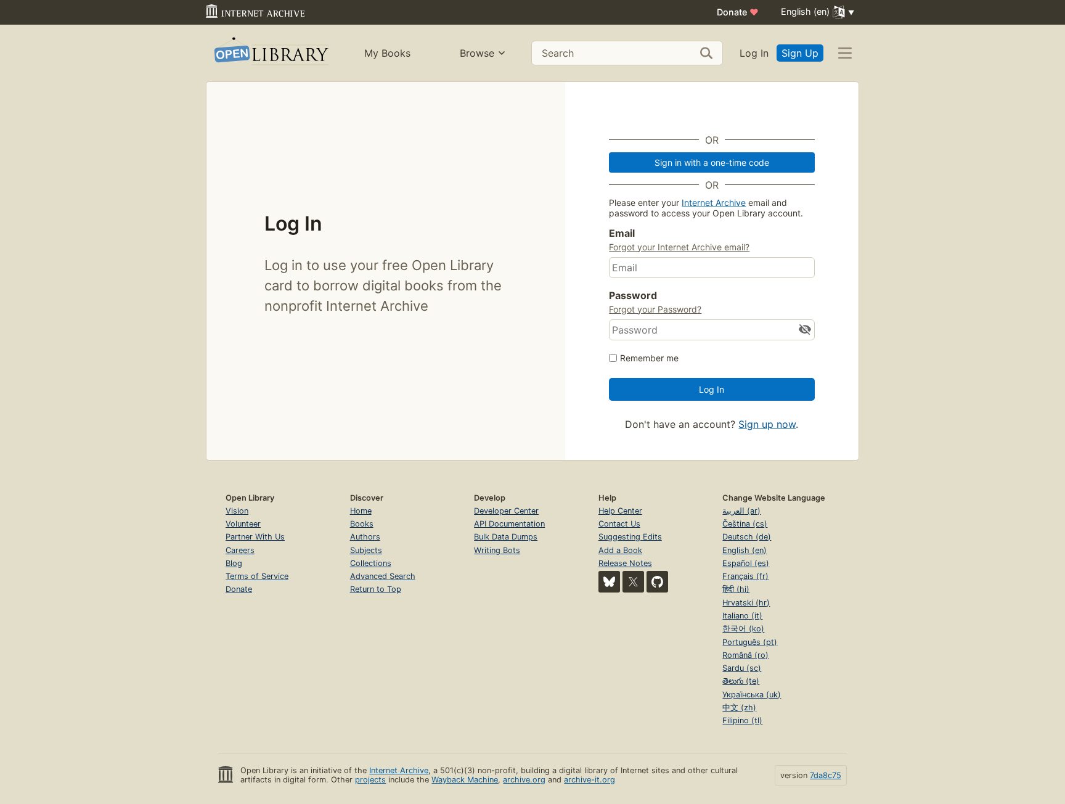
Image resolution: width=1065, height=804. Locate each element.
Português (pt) (749, 642)
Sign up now (767, 424)
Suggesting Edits (630, 536)
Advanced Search (382, 576)
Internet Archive (714, 202)
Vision (237, 510)
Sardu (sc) (741, 668)
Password (633, 295)
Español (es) (745, 563)
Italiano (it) (742, 615)
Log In (754, 53)
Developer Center (506, 510)
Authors (365, 536)
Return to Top (375, 589)
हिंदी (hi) (735, 589)
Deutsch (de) (746, 536)
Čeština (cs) (744, 523)
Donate (738, 12)
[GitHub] (657, 582)
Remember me (649, 358)
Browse (477, 53)
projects (370, 779)
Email (622, 233)
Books (361, 523)
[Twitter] (633, 582)
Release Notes (625, 563)
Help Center (620, 510)
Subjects (366, 550)
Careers (240, 550)
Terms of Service (257, 576)
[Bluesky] (609, 582)
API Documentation (509, 523)
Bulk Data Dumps (505, 536)
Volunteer (243, 523)
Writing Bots (497, 550)
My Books (387, 53)
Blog (234, 563)
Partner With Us (255, 536)
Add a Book (620, 550)
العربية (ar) (741, 510)
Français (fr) (745, 576)
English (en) (744, 550)
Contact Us (619, 523)
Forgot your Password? (655, 309)
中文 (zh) (739, 707)
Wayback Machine (464, 779)
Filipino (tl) (742, 720)
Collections (370, 563)
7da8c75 (825, 775)
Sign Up (799, 53)
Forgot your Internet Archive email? (679, 247)
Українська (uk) (751, 694)
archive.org (524, 779)
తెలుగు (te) (740, 681)
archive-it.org (589, 779)
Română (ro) (745, 655)
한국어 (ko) (743, 628)
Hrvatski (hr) (746, 602)
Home (361, 510)
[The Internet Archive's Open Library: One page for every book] (270, 53)
